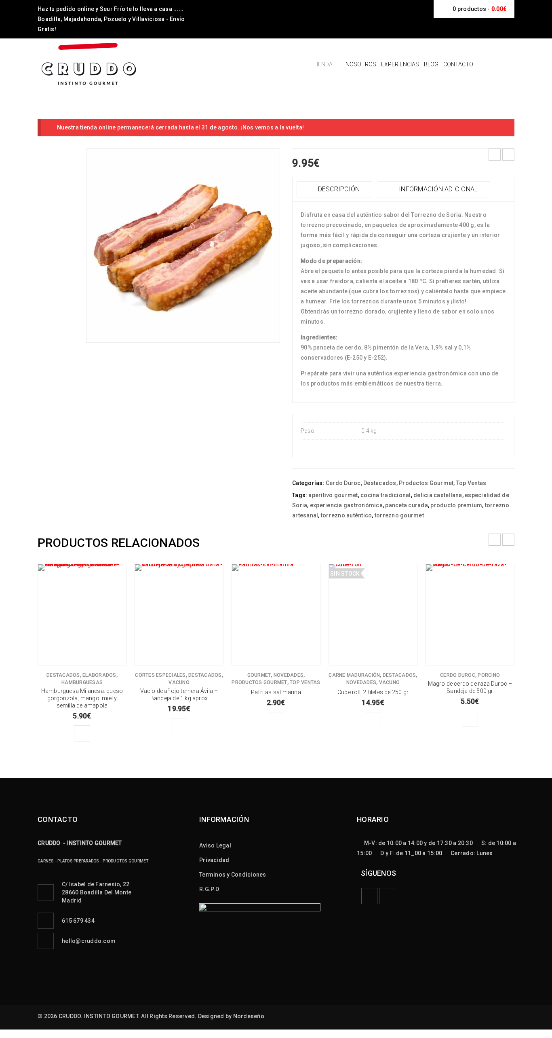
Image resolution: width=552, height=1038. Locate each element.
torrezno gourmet (399, 515)
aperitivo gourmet (333, 495)
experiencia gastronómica (346, 505)
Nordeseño (248, 1016)
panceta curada (406, 505)
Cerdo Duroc (343, 483)
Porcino (489, 675)
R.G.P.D (209, 889)
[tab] (334, 189)
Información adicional (437, 189)
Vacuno (179, 682)
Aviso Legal (215, 845)
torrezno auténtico (346, 515)
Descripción (338, 189)
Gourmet (259, 675)
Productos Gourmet (426, 483)
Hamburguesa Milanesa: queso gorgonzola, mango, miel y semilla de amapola (82, 698)
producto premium (456, 505)
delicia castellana (437, 495)
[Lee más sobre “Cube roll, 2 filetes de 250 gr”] (373, 720)
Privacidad (214, 860)
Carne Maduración (354, 675)
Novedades (288, 675)
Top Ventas (471, 483)
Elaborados (99, 675)
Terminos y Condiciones (232, 874)
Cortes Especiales (160, 675)
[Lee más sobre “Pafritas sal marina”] (276, 720)
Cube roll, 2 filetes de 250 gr (373, 692)
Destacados (379, 483)
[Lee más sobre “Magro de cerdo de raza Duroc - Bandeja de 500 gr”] (470, 719)
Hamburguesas (82, 682)
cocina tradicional (385, 495)
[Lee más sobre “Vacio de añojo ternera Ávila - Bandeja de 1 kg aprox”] (179, 726)
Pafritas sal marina (276, 692)
